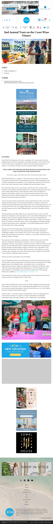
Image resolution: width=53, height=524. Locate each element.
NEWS (26, 487)
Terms (46, 522)
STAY (26, 497)
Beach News (48, 27)
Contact (26, 504)
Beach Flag (16, 27)
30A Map (40, 27)
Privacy (49, 522)
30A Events (34, 27)
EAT (27, 494)
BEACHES (26, 490)
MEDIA (26, 502)
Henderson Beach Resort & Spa (13, 81)
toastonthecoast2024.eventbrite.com (27, 271)
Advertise (41, 522)
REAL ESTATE (26, 499)
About (32, 522)
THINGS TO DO (26, 492)
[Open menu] (49, 20)
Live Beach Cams (7, 27)
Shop (26, 485)
